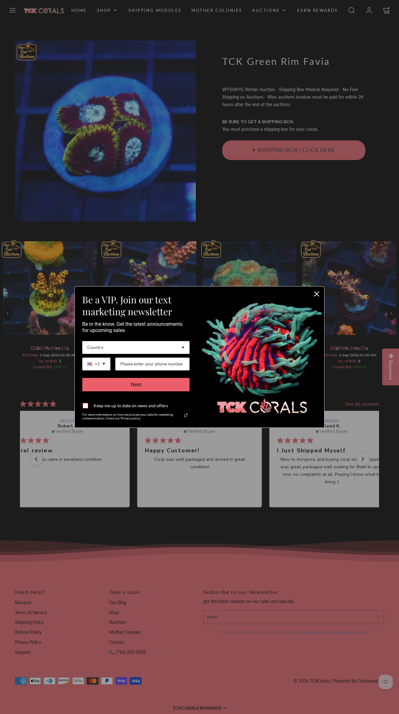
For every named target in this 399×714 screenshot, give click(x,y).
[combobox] (136, 347)
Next (136, 384)
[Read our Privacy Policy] (186, 415)
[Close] (316, 293)
